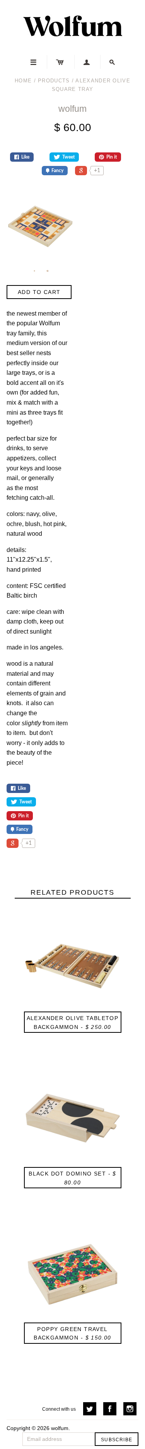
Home (23, 81)
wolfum (72, 109)
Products (54, 81)
